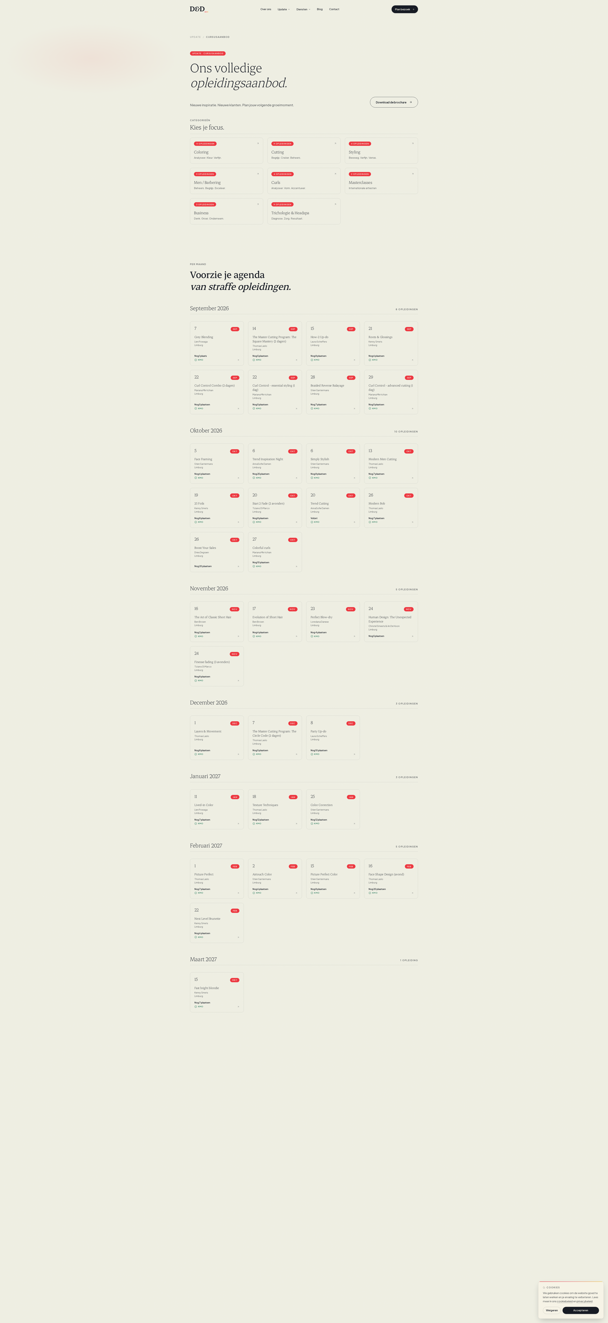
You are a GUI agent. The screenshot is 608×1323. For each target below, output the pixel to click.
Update (195, 37)
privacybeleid (584, 1301)
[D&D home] (199, 9)
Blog (320, 9)
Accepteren (580, 1310)
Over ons (265, 9)
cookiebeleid (565, 1301)
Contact (334, 9)
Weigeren (552, 1310)
